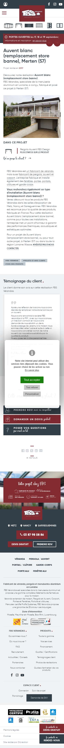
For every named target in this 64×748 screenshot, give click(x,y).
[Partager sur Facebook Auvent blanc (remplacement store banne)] (23, 451)
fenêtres (28, 181)
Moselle (10, 615)
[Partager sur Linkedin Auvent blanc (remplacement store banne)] (36, 451)
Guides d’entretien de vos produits (46, 669)
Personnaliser (32, 394)
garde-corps (26, 184)
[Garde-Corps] (39, 26)
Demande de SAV (39, 698)
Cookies (7, 736)
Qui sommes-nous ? (18, 636)
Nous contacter (17, 668)
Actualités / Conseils (17, 657)
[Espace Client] (5, 4)
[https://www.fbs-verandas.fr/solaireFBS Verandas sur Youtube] (60, 4)
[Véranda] (8, 26)
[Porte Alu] (49, 26)
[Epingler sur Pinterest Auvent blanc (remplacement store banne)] (27, 451)
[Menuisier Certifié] (24, 712)
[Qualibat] (53, 712)
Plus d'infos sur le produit (34, 153)
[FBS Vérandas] (32, 13)
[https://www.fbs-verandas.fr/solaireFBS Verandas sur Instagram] (54, 4)
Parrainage (17, 696)
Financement (46, 647)
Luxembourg (50, 615)
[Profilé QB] (20, 720)
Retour (33, 458)
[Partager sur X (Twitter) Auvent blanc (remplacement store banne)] (32, 451)
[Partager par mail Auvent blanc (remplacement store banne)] (40, 451)
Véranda (20, 559)
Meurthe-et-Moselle (24, 615)
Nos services (46, 641)
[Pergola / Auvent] (19, 26)
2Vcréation (23, 742)
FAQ (18, 647)
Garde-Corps (44, 564)
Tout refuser (32, 387)
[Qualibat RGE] (10, 720)
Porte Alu (23, 571)
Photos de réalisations (46, 662)
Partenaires (17, 662)
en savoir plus (39, 40)
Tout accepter (32, 379)
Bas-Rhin (39, 615)
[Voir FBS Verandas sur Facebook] (49, 4)
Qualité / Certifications (46, 652)
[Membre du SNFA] (42, 720)
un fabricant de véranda (39, 171)
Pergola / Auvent (39, 559)
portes (37, 181)
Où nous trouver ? (17, 641)
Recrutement (17, 652)
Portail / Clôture (22, 564)
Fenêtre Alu (39, 571)
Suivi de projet (39, 690)
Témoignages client (46, 657)
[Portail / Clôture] (29, 26)
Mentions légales (11, 730)
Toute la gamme (46, 636)
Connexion (24, 690)
